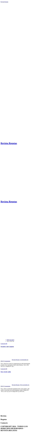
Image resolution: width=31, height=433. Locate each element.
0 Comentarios (6, 361)
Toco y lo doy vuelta (6, 371)
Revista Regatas (4, 1)
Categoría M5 (4, 343)
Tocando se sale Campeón (7, 346)
